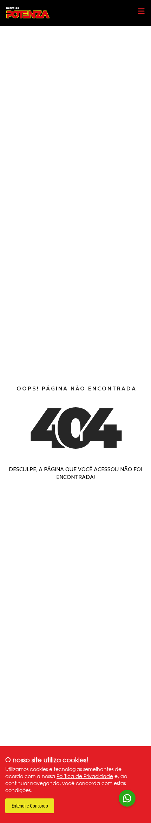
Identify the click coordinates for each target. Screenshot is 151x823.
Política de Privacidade (85, 775)
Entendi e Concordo (30, 806)
